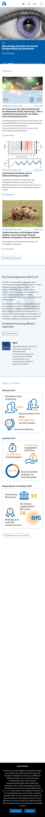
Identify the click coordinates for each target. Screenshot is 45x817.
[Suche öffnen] (28, 3)
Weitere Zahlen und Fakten (18, 535)
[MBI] (22, 23)
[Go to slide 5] (28, 63)
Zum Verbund (11, 333)
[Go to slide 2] (10, 63)
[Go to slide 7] (39, 63)
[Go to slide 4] (22, 63)
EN (34, 4)
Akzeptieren (16, 811)
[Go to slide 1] (4, 63)
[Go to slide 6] (34, 63)
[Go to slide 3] (16, 63)
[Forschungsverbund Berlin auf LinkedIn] (23, 3)
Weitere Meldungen (13, 258)
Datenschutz (6, 791)
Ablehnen (29, 811)
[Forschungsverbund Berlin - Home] (4, 3)
